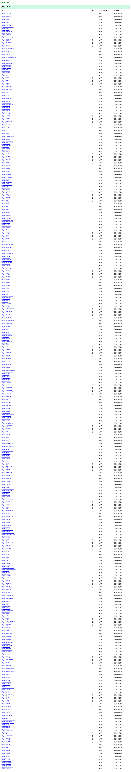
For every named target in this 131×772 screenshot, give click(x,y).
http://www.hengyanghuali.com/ (7, 78)
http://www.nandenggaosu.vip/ (7, 37)
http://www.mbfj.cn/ (5, 241)
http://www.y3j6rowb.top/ (6, 201)
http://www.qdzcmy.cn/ (6, 484)
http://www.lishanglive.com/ (6, 393)
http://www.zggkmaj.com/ (6, 589)
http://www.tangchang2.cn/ (6, 493)
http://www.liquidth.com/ (6, 469)
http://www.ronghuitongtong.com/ (7, 253)
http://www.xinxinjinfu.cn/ (6, 403)
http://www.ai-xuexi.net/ (6, 92)
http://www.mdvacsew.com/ (7, 318)
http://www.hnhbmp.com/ (6, 145)
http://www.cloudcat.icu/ (6, 238)
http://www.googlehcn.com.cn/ (7, 735)
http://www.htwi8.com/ (5, 394)
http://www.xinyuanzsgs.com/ (7, 694)
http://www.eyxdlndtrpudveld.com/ (8, 136)
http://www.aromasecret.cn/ (7, 710)
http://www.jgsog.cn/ (5, 288)
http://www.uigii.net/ (5, 343)
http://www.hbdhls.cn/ (5, 359)
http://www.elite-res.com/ (6, 283)
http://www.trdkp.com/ (5, 554)
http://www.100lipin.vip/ (6, 165)
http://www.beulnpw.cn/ (6, 381)
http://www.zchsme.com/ (6, 204)
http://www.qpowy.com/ (6, 265)
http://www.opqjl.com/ (5, 420)
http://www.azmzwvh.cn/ (6, 513)
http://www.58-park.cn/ (6, 186)
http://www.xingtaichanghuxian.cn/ (8, 533)
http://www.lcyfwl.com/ (6, 227)
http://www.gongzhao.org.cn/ (7, 174)
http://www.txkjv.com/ (5, 235)
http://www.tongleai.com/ (6, 528)
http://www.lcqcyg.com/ (6, 511)
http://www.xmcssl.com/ (6, 504)
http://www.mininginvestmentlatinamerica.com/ (10, 271)
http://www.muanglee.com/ (6, 312)
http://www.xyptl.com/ (5, 751)
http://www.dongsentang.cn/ (7, 311)
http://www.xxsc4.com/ (6, 314)
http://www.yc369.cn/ (5, 607)
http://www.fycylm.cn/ (5, 461)
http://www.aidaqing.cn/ (6, 539)
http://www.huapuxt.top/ (6, 256)
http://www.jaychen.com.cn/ (7, 634)
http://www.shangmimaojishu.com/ (8, 568)
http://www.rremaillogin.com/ (7, 704)
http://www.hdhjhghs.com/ (6, 19)
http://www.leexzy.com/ (6, 130)
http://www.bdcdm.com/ (6, 150)
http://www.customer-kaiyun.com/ (8, 414)
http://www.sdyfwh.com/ (6, 616)
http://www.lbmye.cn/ (5, 449)
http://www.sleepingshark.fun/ (7, 153)
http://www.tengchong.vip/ (6, 291)
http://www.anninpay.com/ (6, 119)
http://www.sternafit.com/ (6, 738)
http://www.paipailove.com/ (6, 207)
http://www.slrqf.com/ (5, 397)
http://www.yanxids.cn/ (6, 17)
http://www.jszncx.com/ (6, 361)
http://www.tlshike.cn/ (5, 206)
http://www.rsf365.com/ (6, 536)
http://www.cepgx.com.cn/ (6, 215)
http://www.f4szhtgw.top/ (6, 574)
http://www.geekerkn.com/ (6, 166)
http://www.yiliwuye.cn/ (6, 33)
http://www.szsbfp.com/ (6, 188)
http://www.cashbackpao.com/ (7, 356)
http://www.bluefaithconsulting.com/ (8, 688)
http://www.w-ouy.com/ (6, 109)
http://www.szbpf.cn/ (5, 49)
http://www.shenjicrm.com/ (6, 615)
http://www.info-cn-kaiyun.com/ (7, 221)
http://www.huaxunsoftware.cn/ (7, 191)
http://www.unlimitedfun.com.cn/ (7, 464)
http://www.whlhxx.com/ (6, 429)
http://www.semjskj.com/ (6, 45)
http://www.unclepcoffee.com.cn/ (7, 490)
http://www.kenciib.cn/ (5, 180)
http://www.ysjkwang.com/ (6, 396)
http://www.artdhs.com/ (6, 596)
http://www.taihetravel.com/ (6, 583)
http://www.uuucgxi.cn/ (6, 101)
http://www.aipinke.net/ (6, 286)
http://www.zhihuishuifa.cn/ (6, 400)
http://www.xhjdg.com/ (6, 113)
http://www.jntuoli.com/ (6, 72)
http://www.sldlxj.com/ (5, 192)
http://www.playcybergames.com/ (8, 43)
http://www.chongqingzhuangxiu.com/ (8, 388)
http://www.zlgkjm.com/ (6, 347)
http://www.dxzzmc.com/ (6, 712)
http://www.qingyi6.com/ (6, 419)
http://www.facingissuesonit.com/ (7, 27)
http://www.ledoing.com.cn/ (6, 280)
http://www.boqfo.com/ (6, 297)
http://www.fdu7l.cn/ (5, 230)
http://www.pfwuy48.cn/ (6, 612)
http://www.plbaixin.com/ (6, 609)
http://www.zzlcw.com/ (6, 742)
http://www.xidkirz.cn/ (5, 332)
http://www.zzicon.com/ (6, 647)
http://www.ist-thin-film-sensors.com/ (8, 621)
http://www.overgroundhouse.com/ (8, 308)
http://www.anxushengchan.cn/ (7, 104)
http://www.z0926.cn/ (5, 732)
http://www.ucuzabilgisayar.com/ (7, 321)
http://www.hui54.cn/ (5, 729)
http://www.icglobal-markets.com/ (8, 229)
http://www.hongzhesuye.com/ (7, 391)
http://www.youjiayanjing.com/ (7, 31)
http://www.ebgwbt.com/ (6, 496)
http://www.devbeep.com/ (6, 405)
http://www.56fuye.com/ (6, 189)
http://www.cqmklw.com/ (6, 680)
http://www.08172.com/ (6, 759)
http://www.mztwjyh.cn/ (6, 495)
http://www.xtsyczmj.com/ (6, 160)
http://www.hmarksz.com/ (6, 590)
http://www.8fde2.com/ (6, 124)
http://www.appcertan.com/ (6, 39)
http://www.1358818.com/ (6, 40)
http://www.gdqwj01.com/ (6, 470)
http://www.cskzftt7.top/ (6, 580)
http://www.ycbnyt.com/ (6, 748)
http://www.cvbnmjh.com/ (6, 16)
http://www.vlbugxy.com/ (6, 606)
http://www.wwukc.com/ (6, 666)
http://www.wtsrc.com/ (6, 581)
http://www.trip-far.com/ (6, 346)
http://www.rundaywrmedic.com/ (7, 530)
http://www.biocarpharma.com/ (7, 767)
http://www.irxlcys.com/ (6, 540)
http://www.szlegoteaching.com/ (7, 698)
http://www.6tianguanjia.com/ (7, 87)
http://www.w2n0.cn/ (5, 733)
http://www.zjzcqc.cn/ (5, 566)
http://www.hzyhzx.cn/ (6, 223)
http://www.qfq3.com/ (5, 294)
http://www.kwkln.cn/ (5, 552)
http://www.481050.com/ (6, 563)
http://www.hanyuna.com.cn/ (7, 639)
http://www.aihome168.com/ (7, 622)
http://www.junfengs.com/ (6, 317)
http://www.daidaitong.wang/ (7, 537)
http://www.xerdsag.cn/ (6, 148)
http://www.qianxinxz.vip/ (6, 718)
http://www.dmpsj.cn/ (5, 700)
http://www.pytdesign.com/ (6, 479)
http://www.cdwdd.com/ (6, 139)
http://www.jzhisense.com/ (6, 116)
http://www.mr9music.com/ (6, 441)
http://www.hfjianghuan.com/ (7, 633)
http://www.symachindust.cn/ (7, 63)
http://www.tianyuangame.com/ (7, 642)
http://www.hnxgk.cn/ (5, 656)
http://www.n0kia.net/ (5, 440)
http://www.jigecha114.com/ (6, 13)
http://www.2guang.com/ (6, 110)
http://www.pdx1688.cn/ (6, 267)
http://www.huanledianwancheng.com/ (8, 628)
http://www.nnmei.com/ (6, 367)
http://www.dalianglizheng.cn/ (7, 715)
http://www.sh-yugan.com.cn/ (7, 303)
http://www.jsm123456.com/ (7, 262)
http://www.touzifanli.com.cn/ (7, 42)
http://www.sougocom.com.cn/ (7, 115)
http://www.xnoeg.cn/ (5, 375)
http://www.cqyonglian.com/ (7, 172)
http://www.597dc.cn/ (5, 604)
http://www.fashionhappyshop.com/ (8, 320)
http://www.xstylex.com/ (6, 51)
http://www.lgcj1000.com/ (6, 761)
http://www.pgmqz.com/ (6, 707)
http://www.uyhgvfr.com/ (6, 750)
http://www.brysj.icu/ (5, 340)
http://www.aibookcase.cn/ (6, 651)
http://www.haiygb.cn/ (5, 385)
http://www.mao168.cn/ (6, 454)
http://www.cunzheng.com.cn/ (7, 482)
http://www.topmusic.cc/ (6, 487)
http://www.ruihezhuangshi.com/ (7, 74)
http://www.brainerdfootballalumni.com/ (9, 569)
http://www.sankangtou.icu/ (6, 744)
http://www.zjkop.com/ (6, 657)
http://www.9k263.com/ (6, 151)
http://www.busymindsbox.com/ (7, 125)
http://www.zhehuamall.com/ (7, 575)
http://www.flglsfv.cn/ (5, 365)
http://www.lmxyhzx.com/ (6, 756)
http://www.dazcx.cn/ (5, 22)
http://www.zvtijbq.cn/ (5, 507)
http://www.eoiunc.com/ (6, 279)
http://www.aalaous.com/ (6, 106)
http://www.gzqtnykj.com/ (6, 577)
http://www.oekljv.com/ (6, 520)
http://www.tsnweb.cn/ (6, 727)
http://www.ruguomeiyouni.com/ (7, 353)
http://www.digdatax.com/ (6, 68)
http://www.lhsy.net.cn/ (6, 90)
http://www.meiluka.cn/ (6, 197)
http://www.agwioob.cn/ (6, 273)
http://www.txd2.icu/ (5, 653)
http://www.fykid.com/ (5, 697)
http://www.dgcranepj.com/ (6, 96)
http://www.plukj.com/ (5, 455)
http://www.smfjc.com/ (6, 362)
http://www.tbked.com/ (6, 619)
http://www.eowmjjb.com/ (6, 677)
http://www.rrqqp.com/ (6, 60)
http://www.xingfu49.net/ (6, 233)
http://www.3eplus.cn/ (5, 329)
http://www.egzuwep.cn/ (6, 514)
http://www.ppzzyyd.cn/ (6, 315)
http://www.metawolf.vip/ (6, 274)
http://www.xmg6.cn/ (5, 560)
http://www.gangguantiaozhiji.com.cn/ (8, 169)
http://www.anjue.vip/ (5, 236)
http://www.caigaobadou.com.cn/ (7, 502)
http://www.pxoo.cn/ (5, 686)
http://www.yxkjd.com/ (6, 203)
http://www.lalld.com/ (5, 431)
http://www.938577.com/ (6, 625)
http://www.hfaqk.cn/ (5, 194)
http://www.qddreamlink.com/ (7, 390)
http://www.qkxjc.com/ (6, 463)
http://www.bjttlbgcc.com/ (6, 660)
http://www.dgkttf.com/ (6, 508)
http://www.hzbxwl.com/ (6, 209)
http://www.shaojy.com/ (6, 768)
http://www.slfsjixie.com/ (6, 127)
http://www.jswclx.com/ (6, 107)
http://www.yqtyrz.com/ (6, 338)
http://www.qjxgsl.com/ (6, 379)
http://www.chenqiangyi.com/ (7, 650)
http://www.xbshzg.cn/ (6, 408)
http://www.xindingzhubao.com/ (7, 446)
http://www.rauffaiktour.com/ (7, 672)
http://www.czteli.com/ (5, 250)
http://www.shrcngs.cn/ (6, 378)
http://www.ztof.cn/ (5, 302)
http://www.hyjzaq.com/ (6, 618)
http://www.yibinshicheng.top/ (7, 89)
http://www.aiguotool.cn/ (6, 81)
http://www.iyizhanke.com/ (6, 648)
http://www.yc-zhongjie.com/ (7, 350)
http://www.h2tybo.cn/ (5, 663)
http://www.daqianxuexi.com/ (7, 352)
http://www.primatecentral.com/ (7, 598)
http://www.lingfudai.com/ (6, 270)
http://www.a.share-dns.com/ (7, 645)
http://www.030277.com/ (6, 475)
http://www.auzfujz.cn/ (6, 739)
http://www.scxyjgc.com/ (6, 300)
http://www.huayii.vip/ (5, 557)
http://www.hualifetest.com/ (6, 665)
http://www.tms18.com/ (6, 545)
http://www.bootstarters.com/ (7, 185)
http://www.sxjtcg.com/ (6, 285)
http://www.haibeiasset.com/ (7, 261)
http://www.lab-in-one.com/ (6, 159)
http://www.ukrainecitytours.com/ (7, 11)
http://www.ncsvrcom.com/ (6, 636)
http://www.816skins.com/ (6, 426)
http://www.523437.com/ (6, 473)
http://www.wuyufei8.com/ (6, 195)
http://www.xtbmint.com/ (6, 630)
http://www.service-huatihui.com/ (7, 142)
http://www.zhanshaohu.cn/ (6, 382)
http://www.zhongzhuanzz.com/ (7, 730)
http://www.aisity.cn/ (5, 95)
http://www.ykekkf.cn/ (5, 747)
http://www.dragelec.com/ (6, 548)
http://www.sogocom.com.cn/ (7, 721)
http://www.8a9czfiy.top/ (6, 669)
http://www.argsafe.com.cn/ (7, 25)
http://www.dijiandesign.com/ (7, 121)
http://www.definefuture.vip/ (6, 741)
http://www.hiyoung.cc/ (6, 631)
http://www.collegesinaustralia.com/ (8, 122)
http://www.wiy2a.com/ (6, 183)
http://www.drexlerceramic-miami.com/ (9, 370)
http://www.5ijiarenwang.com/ (7, 592)
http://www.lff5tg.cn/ (5, 498)
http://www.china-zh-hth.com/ (7, 36)
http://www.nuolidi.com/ (6, 458)
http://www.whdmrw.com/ (6, 706)
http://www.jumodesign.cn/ (6, 364)
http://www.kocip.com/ (6, 437)
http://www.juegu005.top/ (6, 428)
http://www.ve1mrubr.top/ (6, 324)
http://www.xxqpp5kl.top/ (6, 282)
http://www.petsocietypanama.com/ (8, 723)
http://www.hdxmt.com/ (6, 713)
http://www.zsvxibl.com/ (6, 674)
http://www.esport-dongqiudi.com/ (8, 668)
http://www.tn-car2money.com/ (7, 220)
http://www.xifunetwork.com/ (7, 466)
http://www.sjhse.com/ (6, 662)
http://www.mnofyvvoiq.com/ (7, 323)
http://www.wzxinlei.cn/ (6, 413)
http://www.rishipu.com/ (6, 692)
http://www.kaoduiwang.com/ (7, 245)
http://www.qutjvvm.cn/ (6, 349)
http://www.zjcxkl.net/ (5, 147)
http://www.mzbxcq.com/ (6, 691)
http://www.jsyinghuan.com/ (7, 327)
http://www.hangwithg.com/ (6, 416)
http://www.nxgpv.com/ (6, 168)
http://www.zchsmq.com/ (6, 268)
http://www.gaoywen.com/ (6, 745)
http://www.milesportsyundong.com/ (8, 671)
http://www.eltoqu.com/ (6, 685)
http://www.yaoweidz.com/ (6, 247)
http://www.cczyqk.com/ (6, 543)
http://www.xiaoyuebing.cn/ (6, 358)
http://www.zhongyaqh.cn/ (6, 435)
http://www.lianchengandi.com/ (7, 595)
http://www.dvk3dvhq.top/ (6, 226)
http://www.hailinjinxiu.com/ (6, 355)
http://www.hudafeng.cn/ (6, 726)
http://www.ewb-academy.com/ (7, 341)
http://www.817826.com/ (6, 71)
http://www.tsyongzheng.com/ (7, 546)
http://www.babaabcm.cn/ (6, 695)
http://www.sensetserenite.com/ (7, 659)
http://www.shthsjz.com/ (6, 232)
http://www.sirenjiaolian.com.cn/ (7, 210)
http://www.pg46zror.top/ (6, 264)
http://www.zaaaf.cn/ (5, 200)
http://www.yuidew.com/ (6, 402)
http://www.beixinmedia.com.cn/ (7, 516)
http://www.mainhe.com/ (6, 373)
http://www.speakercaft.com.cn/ (7, 610)
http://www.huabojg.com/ (6, 83)
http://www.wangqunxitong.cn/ (7, 154)
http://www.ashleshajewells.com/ (7, 542)
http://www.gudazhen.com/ (6, 422)
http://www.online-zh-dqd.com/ (7, 423)
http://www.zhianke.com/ (6, 627)
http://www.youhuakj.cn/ (6, 242)
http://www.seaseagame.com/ (7, 198)
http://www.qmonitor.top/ (6, 52)
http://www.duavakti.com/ (6, 701)
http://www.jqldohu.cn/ (5, 30)
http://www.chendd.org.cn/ (6, 131)
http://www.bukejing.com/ (6, 478)
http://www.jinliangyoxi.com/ (7, 182)
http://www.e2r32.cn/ (5, 460)
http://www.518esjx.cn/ (6, 549)
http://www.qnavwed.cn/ (6, 224)
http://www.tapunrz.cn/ (6, 492)
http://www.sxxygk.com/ (6, 481)
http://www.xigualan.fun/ (6, 212)
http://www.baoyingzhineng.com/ (7, 584)
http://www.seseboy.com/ (6, 601)
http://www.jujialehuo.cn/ (6, 171)
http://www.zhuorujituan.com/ (7, 425)
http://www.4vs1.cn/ (5, 551)
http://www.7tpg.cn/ (5, 344)
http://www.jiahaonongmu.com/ (7, 239)
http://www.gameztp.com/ (6, 624)
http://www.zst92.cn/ (5, 613)
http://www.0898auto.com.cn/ (7, 75)
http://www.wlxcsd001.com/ (7, 259)
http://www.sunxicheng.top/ (6, 467)
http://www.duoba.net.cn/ (6, 66)
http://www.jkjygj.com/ (5, 558)
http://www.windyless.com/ (6, 753)
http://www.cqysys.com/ (6, 517)
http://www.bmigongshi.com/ (7, 177)
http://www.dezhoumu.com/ (6, 134)
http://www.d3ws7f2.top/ (6, 306)
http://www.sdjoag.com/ (6, 55)
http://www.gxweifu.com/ (6, 128)
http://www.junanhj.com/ (6, 654)
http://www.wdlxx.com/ (6, 501)
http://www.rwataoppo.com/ (6, 376)
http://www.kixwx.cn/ (5, 337)
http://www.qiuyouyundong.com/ (7, 112)
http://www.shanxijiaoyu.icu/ (7, 432)
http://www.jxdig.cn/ (5, 452)
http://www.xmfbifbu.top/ (6, 522)
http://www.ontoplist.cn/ (6, 133)
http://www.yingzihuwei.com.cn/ (7, 335)
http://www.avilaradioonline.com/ (7, 499)
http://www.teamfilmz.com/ (6, 84)
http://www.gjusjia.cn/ (5, 80)
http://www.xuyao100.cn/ (6, 434)
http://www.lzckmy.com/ (6, 93)
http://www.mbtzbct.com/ (6, 54)
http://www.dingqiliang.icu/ (6, 98)
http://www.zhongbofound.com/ (7, 244)
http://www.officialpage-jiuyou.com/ (8, 578)
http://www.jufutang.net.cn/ (6, 764)
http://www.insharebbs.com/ (7, 762)
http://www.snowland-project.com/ (8, 48)
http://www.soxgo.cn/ (5, 28)
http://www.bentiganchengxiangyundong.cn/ (9, 57)
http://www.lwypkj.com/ (6, 689)
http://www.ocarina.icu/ (6, 531)
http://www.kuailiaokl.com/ (6, 683)
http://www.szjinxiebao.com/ (7, 387)
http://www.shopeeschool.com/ (7, 384)
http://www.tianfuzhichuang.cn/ (7, 510)
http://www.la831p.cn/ (5, 438)
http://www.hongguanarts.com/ (7, 443)
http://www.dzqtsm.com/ (6, 586)
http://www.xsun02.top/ (6, 144)
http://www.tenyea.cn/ (5, 571)
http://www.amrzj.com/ (6, 118)
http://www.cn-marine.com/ (6, 417)
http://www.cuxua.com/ (6, 299)
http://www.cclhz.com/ (6, 14)
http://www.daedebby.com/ (6, 555)
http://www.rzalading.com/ (6, 77)
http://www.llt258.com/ (5, 724)
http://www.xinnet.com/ (6, 276)
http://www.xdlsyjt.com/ (6, 46)
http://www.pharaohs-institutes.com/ (8, 476)
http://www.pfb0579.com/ (6, 765)
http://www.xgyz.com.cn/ (6, 587)
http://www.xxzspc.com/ (6, 703)
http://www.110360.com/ (6, 457)
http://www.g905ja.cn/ (5, 593)
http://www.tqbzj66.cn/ (6, 572)
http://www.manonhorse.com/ (7, 86)
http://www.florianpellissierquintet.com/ (8, 157)
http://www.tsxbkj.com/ (6, 163)
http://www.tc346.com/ (6, 519)
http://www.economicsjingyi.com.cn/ (8, 534)
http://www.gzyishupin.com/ (7, 525)
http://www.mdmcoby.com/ (6, 309)
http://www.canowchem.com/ (7, 472)
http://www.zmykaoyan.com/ (7, 305)
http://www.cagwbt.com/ (6, 505)
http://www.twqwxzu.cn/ (6, 709)
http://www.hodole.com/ (6, 411)
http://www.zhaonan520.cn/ (6, 399)
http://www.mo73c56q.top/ (6, 248)
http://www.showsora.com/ (6, 326)
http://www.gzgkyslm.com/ (6, 162)
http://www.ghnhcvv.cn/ (6, 736)
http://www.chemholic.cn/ (6, 277)
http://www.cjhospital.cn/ (6, 156)
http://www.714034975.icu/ (6, 218)
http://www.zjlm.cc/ (5, 69)
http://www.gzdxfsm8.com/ (6, 34)
